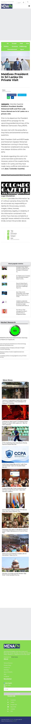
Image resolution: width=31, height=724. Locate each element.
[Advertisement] (15, 24)
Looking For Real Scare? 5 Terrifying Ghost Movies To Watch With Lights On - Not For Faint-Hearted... (15, 423)
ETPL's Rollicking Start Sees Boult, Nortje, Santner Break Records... (14, 443)
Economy (14, 46)
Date (3, 90)
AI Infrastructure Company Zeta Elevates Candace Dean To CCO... (23, 277)
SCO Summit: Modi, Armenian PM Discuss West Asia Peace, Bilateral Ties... (14, 510)
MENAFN (5, 104)
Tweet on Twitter (22, 94)
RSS (11, 711)
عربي (19, 2)
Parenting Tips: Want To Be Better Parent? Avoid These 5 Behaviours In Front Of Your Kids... (15, 531)
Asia (27, 43)
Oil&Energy (24, 46)
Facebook (13, 700)
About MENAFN (8, 672)
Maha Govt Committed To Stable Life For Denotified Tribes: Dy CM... (14, 554)
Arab (21, 43)
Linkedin (12, 709)
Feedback (6, 676)
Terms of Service (8, 663)
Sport (21, 49)
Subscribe (17, 693)
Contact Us (7, 667)
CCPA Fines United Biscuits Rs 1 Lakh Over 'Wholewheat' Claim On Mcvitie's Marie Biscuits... (14, 466)
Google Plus (13, 704)
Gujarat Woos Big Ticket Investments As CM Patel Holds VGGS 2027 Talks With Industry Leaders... (14, 490)
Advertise (6, 669)
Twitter (12, 702)
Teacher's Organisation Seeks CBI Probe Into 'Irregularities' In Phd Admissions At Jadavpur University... (14, 402)
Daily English (8, 683)
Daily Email (13, 706)
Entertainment (9, 49)
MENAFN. (12, 719)
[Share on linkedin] (12, 97)
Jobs (5, 674)
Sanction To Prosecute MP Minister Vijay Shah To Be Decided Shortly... (14, 574)
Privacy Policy (7, 665)
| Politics (5, 46)
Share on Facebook (12, 94)
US (5, 43)
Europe (14, 43)
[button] (23, 2)
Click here (14, 657)
